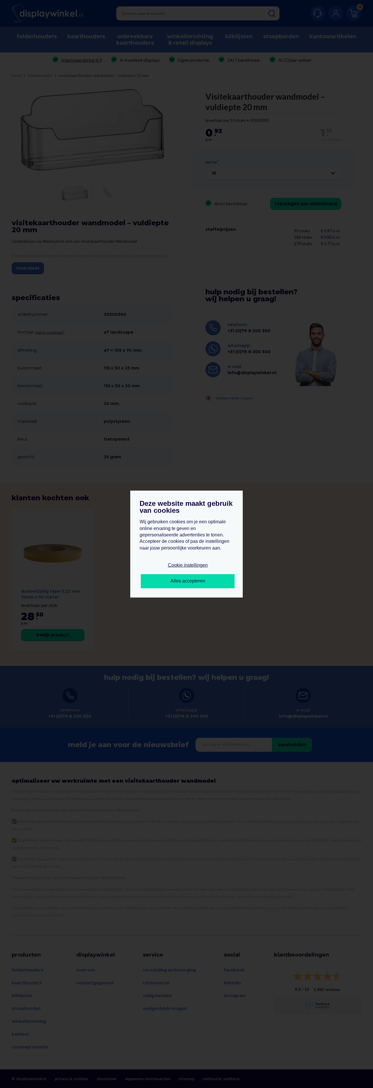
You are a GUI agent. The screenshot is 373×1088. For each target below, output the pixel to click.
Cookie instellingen (188, 565)
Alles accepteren (187, 580)
